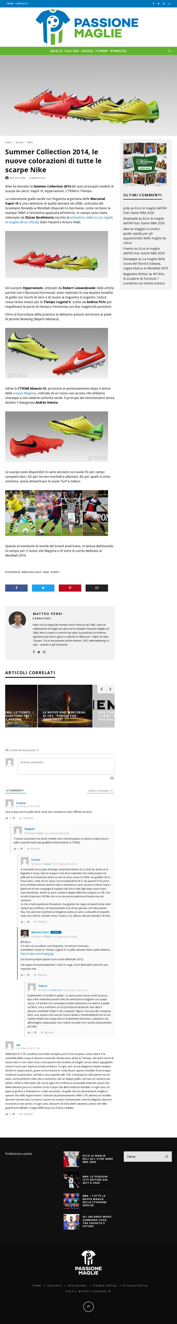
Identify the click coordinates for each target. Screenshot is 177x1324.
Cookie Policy (105, 1285)
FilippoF (48, 864)
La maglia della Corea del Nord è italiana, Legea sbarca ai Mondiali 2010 (145, 263)
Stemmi (101, 51)
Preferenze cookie (18, 1154)
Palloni (72, 51)
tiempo (55, 572)
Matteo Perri (18, 178)
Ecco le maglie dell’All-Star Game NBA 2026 (98, 1158)
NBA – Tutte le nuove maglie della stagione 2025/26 (95, 1200)
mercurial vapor (32, 572)
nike (47, 572)
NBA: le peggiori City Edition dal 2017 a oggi (95, 1179)
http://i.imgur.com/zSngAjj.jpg (37, 953)
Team (9, 3)
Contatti (22, 3)
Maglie (56, 51)
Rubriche (118, 51)
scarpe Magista (24, 393)
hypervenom (13, 572)
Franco (40, 833)
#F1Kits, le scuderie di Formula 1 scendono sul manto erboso (144, 278)
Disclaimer (77, 1285)
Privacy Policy (135, 1285)
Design (87, 51)
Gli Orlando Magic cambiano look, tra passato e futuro (97, 1221)
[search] (166, 1156)
